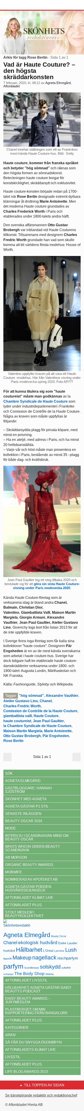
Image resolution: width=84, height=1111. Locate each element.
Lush (71, 950)
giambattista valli (17, 716)
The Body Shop (29, 973)
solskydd (50, 967)
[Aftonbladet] (20, 5)
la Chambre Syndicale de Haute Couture (37, 726)
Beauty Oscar (58, 936)
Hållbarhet (29, 950)
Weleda (49, 974)
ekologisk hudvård (37, 942)
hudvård (9, 950)
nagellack (44, 958)
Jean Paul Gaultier (48, 721)
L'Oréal (48, 950)
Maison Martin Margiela (22, 731)
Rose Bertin (13, 741)
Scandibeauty (31, 967)
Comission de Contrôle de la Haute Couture (40, 711)
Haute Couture (46, 716)
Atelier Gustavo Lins (20, 701)
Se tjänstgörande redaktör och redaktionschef (41, 1095)
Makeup (22, 958)
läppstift (7, 958)
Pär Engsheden (56, 736)
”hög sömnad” (31, 695)
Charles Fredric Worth (22, 706)
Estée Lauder (67, 943)
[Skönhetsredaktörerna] (16, 925)
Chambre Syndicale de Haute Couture (35, 401)
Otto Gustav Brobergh (22, 736)
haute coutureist (17, 721)
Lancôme (59, 950)
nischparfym (67, 958)
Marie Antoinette (58, 731)
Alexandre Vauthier (62, 695)
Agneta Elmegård (26, 934)
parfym (13, 966)
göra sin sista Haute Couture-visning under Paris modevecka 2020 (46, 586)
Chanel (46, 701)
